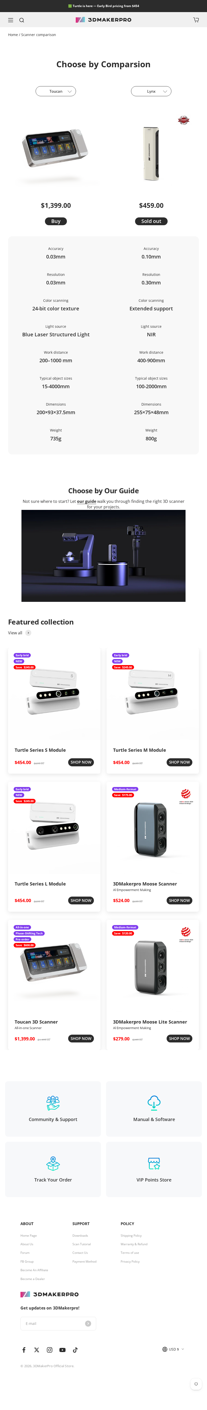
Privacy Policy (130, 1262)
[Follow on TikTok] (75, 1350)
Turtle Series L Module (40, 884)
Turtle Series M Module (139, 750)
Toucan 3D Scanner (36, 1022)
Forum (25, 1253)
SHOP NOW (81, 762)
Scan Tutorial (81, 1244)
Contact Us (80, 1253)
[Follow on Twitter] (36, 1350)
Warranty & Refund (134, 1244)
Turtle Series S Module (40, 750)
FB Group (27, 1262)
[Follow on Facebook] (23, 1350)
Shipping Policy (131, 1236)
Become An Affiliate (34, 1270)
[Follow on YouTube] (62, 1350)
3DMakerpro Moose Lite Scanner (150, 1022)
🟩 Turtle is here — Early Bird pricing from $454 (103, 6)
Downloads (80, 1236)
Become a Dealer (32, 1279)
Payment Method (84, 1262)
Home (13, 34)
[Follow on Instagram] (49, 1350)
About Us (26, 1244)
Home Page (28, 1236)
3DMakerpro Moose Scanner (145, 884)
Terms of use (130, 1253)
